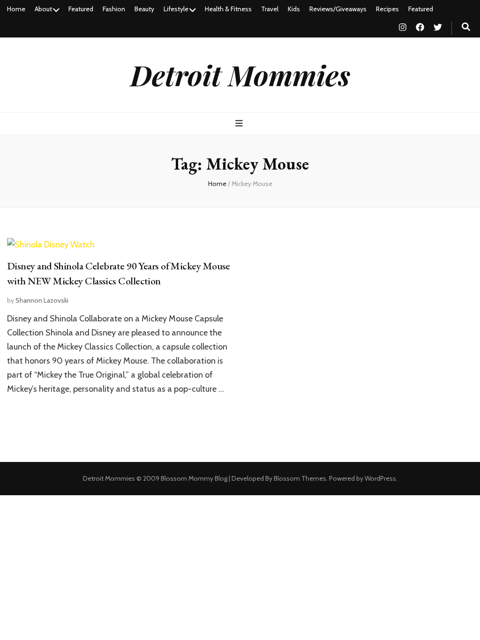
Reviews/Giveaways (338, 9)
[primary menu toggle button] (240, 123)
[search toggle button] (466, 26)
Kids (294, 9)
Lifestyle (176, 9)
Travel (269, 9)
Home (16, 9)
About (43, 9)
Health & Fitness (228, 9)
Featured (80, 9)
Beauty (144, 9)
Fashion (114, 9)
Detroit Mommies (240, 74)
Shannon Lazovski (41, 300)
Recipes (387, 9)
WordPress (380, 478)
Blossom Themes (300, 478)
